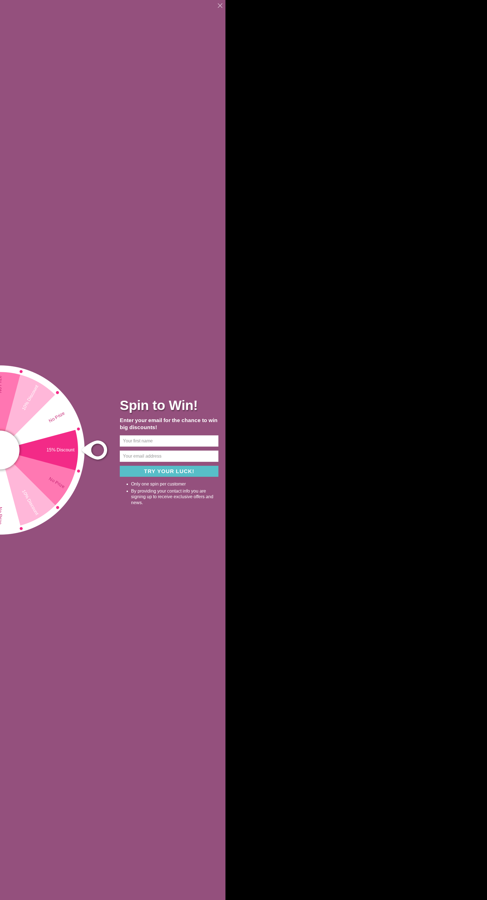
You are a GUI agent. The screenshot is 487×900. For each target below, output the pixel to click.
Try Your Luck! (169, 471)
